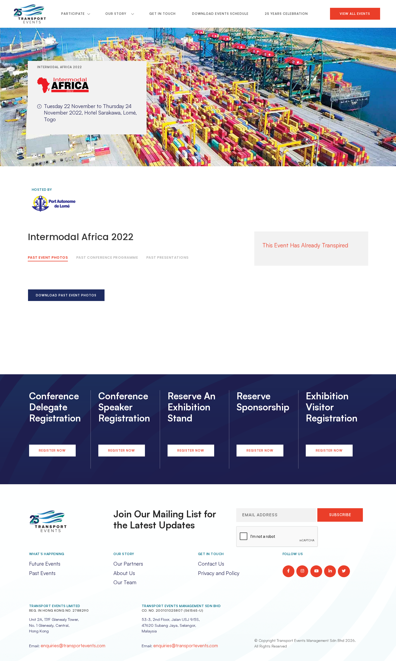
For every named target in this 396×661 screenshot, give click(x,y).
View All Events (355, 14)
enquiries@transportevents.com (73, 645)
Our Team (124, 582)
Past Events (42, 573)
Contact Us (211, 563)
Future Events (44, 563)
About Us (124, 573)
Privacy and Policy (218, 573)
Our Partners (128, 563)
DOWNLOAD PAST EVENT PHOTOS (66, 295)
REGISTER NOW (52, 450)
